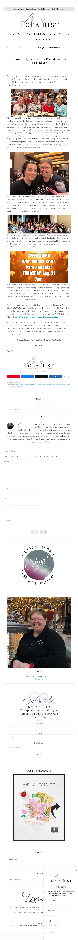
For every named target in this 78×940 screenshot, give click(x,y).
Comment (8, 461)
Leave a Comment (44, 68)
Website (7, 509)
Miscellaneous (17, 382)
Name (6, 488)
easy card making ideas (49, 384)
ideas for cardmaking (60, 384)
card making (22, 384)
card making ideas (30, 384)
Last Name (39, 733)
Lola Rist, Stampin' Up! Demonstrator (39, 21)
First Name (39, 723)
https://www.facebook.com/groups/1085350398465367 (37, 317)
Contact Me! (45, 442)
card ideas (16, 384)
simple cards (15, 386)
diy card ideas (39, 384)
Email (6, 498)
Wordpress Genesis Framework (41, 925)
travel (20, 386)
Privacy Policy (41, 923)
